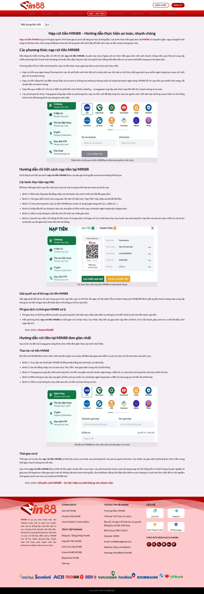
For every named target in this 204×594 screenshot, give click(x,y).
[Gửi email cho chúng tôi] (154, 544)
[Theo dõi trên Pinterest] (164, 544)
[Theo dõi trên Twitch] (174, 544)
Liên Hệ (172, 13)
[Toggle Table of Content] (45, 24)
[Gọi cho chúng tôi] (159, 544)
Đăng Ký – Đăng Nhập (71, 13)
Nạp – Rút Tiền (96, 13)
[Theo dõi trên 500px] (169, 544)
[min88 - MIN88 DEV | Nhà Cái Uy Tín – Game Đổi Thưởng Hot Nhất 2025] (33, 5)
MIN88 (31, 13)
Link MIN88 (47, 13)
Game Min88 (137, 13)
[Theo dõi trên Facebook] (149, 544)
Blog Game (155, 13)
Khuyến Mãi (117, 13)
